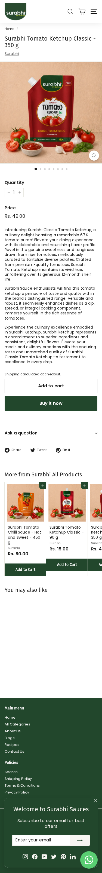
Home (9, 29)
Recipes (12, 744)
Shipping (12, 374)
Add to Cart (25, 569)
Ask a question (21, 433)
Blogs (10, 737)
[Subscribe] (80, 840)
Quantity (14, 182)
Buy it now (51, 403)
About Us (13, 731)
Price (10, 208)
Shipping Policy (18, 778)
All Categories (17, 724)
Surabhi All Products (57, 474)
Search (11, 771)
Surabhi (12, 53)
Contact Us (14, 751)
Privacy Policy (17, 792)
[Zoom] (94, 156)
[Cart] (82, 12)
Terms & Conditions (22, 785)
